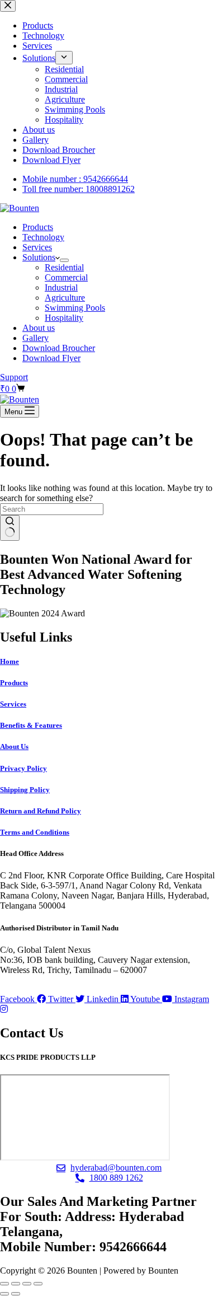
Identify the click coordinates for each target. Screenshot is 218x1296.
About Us (14, 746)
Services (37, 247)
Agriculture (65, 297)
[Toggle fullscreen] (15, 1283)
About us (38, 328)
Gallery (35, 338)
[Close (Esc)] (38, 1283)
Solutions (38, 257)
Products (37, 227)
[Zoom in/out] (4, 1283)
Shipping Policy (25, 789)
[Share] (26, 1283)
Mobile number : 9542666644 (75, 179)
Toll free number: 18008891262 (78, 189)
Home (9, 661)
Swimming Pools (75, 307)
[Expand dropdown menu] (64, 260)
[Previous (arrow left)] (4, 1293)
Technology (43, 237)
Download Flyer (51, 358)
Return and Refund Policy (40, 811)
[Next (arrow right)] (15, 1293)
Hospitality (64, 317)
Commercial (66, 277)
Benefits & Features (31, 725)
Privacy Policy (23, 768)
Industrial (61, 287)
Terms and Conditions (34, 832)
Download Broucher (58, 348)
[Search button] (10, 528)
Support (14, 377)
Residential (64, 267)
